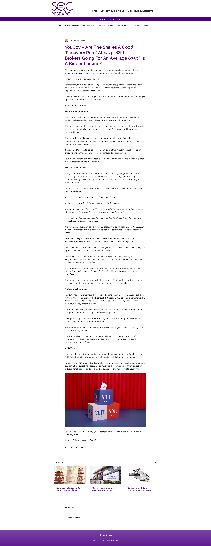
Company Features (105, 26)
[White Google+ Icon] (110, 535)
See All (154, 462)
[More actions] (145, 40)
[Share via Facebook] (66, 447)
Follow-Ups (94, 440)
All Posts (57, 26)
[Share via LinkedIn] (77, 447)
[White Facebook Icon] (100, 535)
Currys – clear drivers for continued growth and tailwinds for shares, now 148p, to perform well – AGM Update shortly (105, 489)
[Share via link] (82, 447)
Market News (88, 26)
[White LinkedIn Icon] (107, 535)
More (146, 26)
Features (136, 26)
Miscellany (84, 440)
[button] (154, 26)
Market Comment (72, 26)
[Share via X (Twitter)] (71, 447)
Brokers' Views (122, 26)
